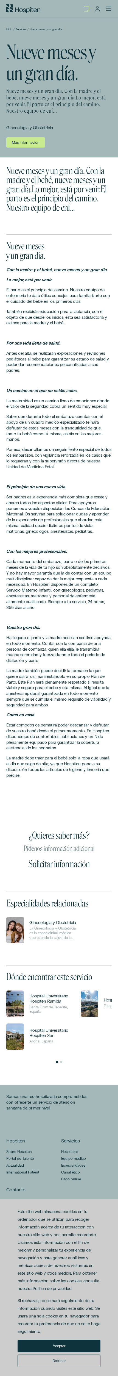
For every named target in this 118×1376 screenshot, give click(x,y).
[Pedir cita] (86, 9)
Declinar (59, 1360)
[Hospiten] (23, 8)
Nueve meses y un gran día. (46, 29)
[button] (57, 1062)
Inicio (9, 29)
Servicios (21, 29)
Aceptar (59, 1346)
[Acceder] (97, 9)
